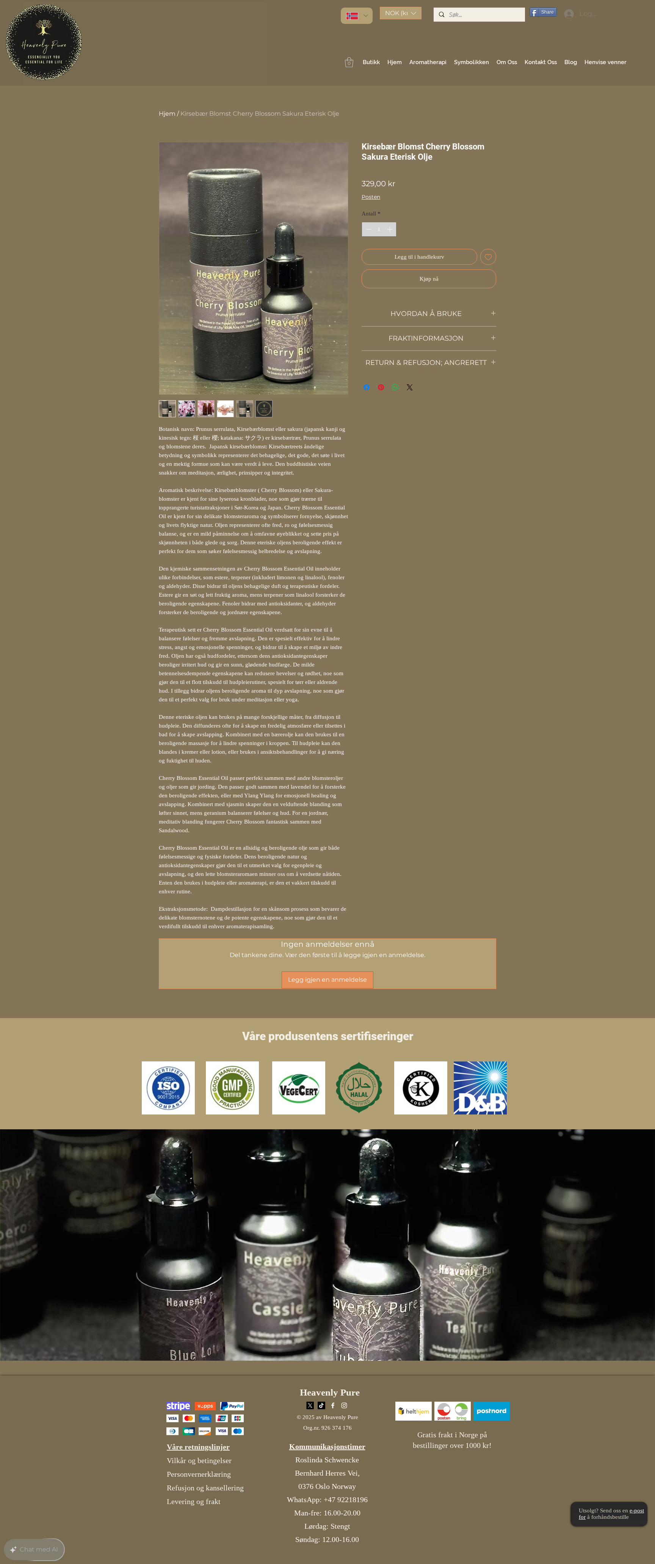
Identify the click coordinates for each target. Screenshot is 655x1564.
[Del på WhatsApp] (395, 387)
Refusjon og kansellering (205, 1488)
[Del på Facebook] (366, 387)
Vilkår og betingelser (199, 1460)
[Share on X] (409, 387)
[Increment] (390, 229)
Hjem (167, 113)
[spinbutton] (379, 229)
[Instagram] (344, 1405)
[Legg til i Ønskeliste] (488, 257)
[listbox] (401, 13)
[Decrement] (368, 229)
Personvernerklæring (199, 1474)
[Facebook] (333, 1405)
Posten (371, 196)
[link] (349, 62)
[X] (310, 1405)
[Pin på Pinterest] (380, 387)
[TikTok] (321, 1405)
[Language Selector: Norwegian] (357, 16)
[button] (401, 13)
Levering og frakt (194, 1501)
